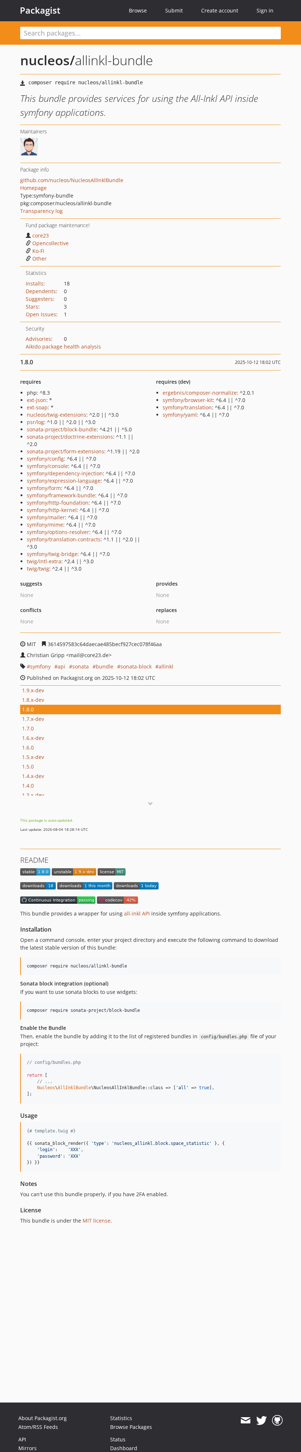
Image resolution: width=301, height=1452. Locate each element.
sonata (80, 666)
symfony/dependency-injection (65, 473)
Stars (32, 306)
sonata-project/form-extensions (65, 451)
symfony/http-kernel (52, 509)
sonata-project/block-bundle (62, 429)
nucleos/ (47, 60)
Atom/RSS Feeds (38, 1426)
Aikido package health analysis (63, 346)
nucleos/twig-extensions (56, 414)
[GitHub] (277, 1420)
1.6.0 (28, 747)
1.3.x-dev (33, 795)
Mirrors (27, 1448)
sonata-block (136, 666)
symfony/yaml (180, 414)
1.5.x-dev (33, 756)
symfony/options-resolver (58, 531)
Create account (219, 10)
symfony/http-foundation (57, 502)
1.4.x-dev (33, 776)
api (61, 666)
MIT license (96, 1220)
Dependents (41, 291)
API (22, 1439)
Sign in (265, 10)
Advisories (38, 338)
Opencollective (50, 243)
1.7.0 (28, 728)
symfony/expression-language (64, 480)
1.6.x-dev (33, 737)
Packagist (40, 10)
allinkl (166, 666)
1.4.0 (28, 785)
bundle (104, 666)
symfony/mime (45, 524)
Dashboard (123, 1448)
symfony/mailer (46, 517)
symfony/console (47, 465)
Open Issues (41, 314)
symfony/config (45, 458)
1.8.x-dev (33, 699)
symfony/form (44, 487)
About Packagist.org (42, 1418)
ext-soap (37, 407)
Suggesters (39, 298)
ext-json (36, 400)
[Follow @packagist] (261, 1420)
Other (39, 258)
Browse (138, 10)
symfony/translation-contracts (64, 539)
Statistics (121, 1418)
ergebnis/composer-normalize (200, 392)
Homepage (33, 187)
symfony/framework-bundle (61, 495)
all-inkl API (137, 913)
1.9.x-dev (33, 690)
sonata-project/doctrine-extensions (70, 436)
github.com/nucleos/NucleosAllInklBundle (71, 180)
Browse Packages (131, 1426)
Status (118, 1439)
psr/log (35, 422)
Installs (34, 283)
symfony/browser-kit (188, 400)
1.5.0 (28, 766)
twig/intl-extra (44, 561)
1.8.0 (28, 709)
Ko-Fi (38, 250)
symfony (40, 666)
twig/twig (38, 568)
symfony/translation (187, 407)
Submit (174, 10)
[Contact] (245, 1420)
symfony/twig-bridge (52, 553)
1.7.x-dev (33, 718)
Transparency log (41, 210)
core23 (40, 235)
